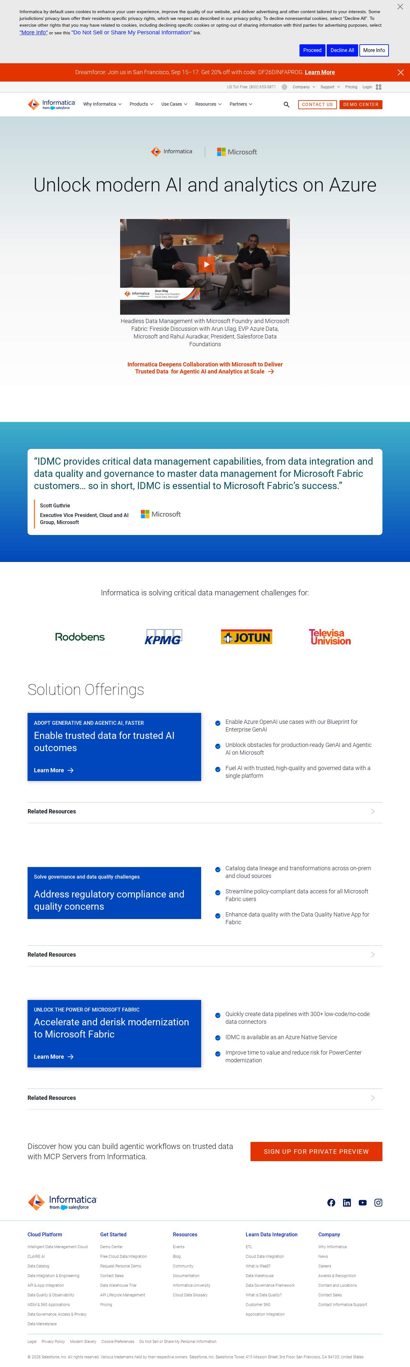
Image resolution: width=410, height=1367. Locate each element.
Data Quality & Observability (51, 1295)
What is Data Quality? (264, 1295)
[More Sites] (378, 87)
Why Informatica (99, 104)
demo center (361, 104)
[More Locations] (284, 87)
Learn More (320, 72)
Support (328, 87)
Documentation (186, 1276)
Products (139, 104)
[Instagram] (378, 1202)
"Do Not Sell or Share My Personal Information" (131, 32)
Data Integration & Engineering (53, 1276)
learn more (49, 770)
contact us (317, 104)
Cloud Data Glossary (190, 1295)
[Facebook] (331, 1202)
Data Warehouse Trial (118, 1285)
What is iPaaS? (258, 1266)
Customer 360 (258, 1304)
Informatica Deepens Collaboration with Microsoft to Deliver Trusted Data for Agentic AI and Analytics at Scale (205, 368)
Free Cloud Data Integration (123, 1256)
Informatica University (191, 1285)
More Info (374, 50)
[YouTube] (363, 1202)
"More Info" (34, 32)
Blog (177, 1256)
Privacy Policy (53, 1341)
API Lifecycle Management (122, 1295)
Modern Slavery (83, 1341)
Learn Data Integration (272, 1234)
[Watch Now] (205, 267)
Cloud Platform (45, 1234)
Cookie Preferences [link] (118, 1341)
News (323, 1256)
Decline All (342, 50)
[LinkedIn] (347, 1202)
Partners (238, 104)
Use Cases (171, 104)
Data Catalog (38, 1266)
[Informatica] (52, 104)
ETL (249, 1247)
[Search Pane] (287, 105)
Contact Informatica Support (342, 1304)
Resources (205, 104)
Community (183, 1266)
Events (178, 1247)
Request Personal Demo (120, 1266)
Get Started (113, 1234)
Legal (32, 1341)
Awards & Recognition (337, 1276)
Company (302, 87)
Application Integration (265, 1314)
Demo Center (111, 1247)
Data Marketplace (42, 1324)
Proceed (312, 50)
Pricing (351, 87)
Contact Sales (112, 1276)
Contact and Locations (337, 1285)
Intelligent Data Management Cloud (58, 1247)
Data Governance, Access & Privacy (57, 1314)
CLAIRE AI (36, 1256)
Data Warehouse (260, 1276)
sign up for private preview (316, 1151)
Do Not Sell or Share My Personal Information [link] (178, 1341)
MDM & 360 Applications (49, 1304)
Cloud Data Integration (265, 1256)
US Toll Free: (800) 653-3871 (251, 87)
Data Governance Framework (270, 1285)
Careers (324, 1266)
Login (367, 87)
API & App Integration (46, 1285)
